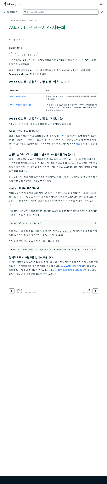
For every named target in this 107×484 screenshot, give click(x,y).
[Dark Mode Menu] (102, 12)
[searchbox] (60, 12)
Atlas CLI (33, 20)
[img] (11, 53)
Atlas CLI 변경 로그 (71, 266)
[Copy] (95, 223)
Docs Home (14, 20)
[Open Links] (101, 4)
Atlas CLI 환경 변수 (18, 96)
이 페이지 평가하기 (16, 48)
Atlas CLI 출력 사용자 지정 (21, 105)
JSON (61, 105)
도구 (24, 20)
